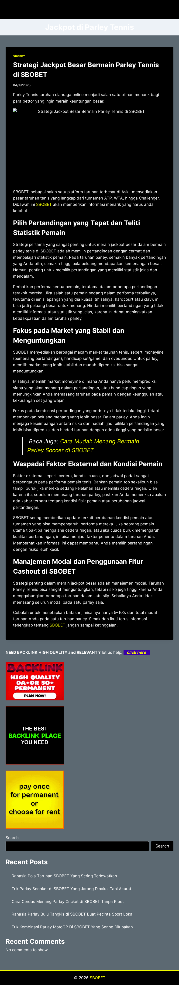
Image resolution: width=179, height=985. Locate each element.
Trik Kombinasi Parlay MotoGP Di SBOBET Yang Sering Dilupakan (72, 927)
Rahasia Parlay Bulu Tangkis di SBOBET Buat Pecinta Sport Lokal (72, 914)
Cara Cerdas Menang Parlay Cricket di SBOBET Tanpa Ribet (68, 901)
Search (12, 837)
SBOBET (19, 56)
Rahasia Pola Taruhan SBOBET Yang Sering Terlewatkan (64, 876)
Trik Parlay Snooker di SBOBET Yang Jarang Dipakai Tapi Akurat (71, 888)
